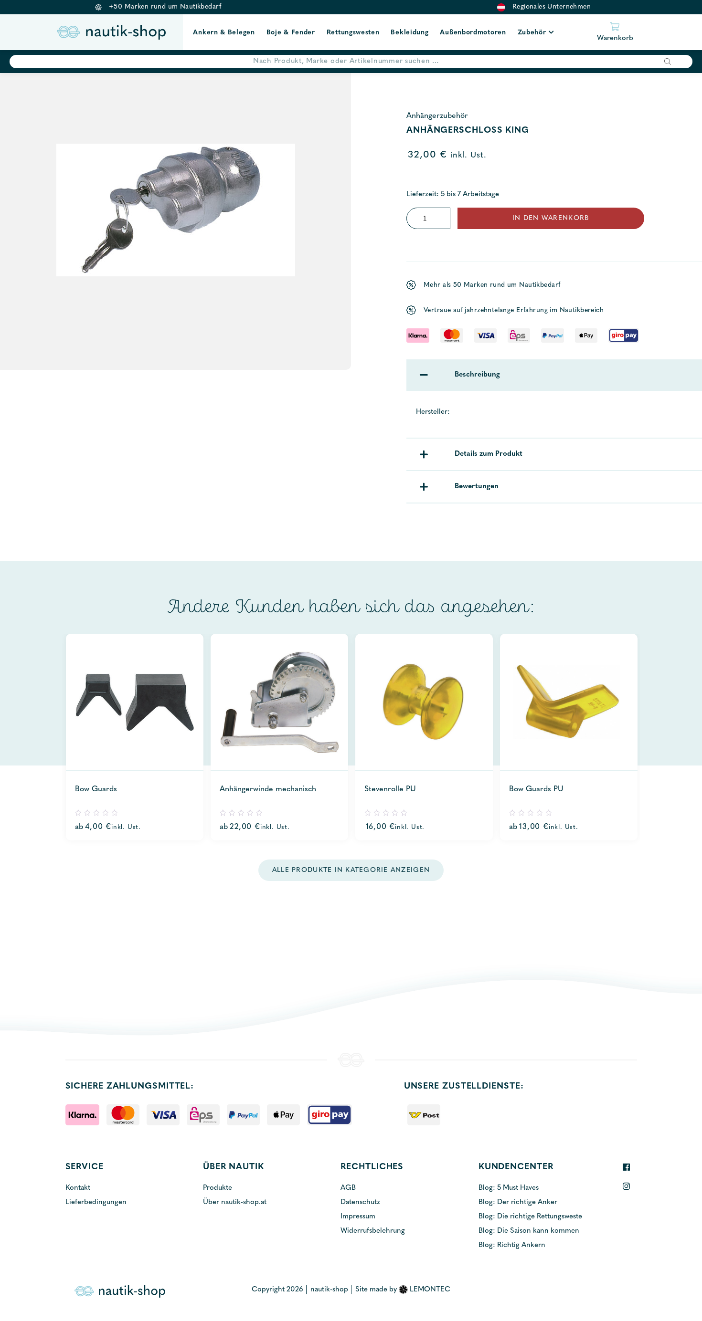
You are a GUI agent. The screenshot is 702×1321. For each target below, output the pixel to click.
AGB (348, 1188)
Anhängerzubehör (437, 116)
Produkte (217, 1188)
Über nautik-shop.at (234, 1202)
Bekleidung (409, 32)
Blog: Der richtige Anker (518, 1202)
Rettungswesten (353, 32)
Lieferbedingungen (96, 1202)
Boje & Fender (290, 32)
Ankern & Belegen (224, 32)
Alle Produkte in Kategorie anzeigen (351, 870)
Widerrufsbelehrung (372, 1231)
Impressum (357, 1216)
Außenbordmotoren (473, 32)
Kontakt (77, 1188)
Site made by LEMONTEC (402, 1289)
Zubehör (532, 32)
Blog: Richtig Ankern (512, 1245)
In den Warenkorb (550, 218)
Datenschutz (360, 1202)
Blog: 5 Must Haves (509, 1188)
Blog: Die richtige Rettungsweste (530, 1216)
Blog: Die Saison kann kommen (529, 1231)
